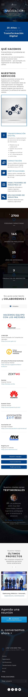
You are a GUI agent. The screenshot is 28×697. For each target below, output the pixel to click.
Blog (3, 691)
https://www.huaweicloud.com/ (10, 407)
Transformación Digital (14, 615)
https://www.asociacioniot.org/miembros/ (14, 428)
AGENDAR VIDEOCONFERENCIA (14, 639)
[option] (14, 523)
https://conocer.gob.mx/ (8, 341)
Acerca (4, 676)
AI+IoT (4, 688)
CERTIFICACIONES (16, 171)
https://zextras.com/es (8, 384)
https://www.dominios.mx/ (9, 449)
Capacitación (6, 679)
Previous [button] (2, 528)
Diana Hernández (14, 547)
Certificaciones (6, 682)
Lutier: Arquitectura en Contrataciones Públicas (14, 613)
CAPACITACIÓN (15, 161)
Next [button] (25, 528)
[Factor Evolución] (14, 4)
